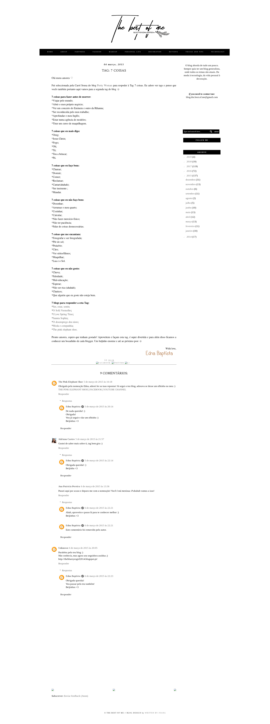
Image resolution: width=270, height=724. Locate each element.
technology (218, 52)
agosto (189, 198)
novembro (191, 184)
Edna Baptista (73, 406)
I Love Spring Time (63, 314)
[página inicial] (114, 690)
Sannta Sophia (60, 318)
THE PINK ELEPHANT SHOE (73, 389)
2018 (189, 161)
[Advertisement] (114, 664)
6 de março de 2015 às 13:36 (95, 486)
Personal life (133, 52)
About (63, 52)
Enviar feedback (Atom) (76, 696)
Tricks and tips (195, 52)
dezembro (191, 179)
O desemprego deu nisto (65, 322)
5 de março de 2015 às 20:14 (99, 406)
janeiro (189, 231)
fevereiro (190, 226)
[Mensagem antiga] (175, 690)
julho (188, 203)
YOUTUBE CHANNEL (114, 389)
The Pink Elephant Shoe (70, 381)
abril (188, 217)
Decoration (155, 52)
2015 (189, 175)
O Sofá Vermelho (62, 310)
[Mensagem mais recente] (53, 690)
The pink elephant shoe (65, 329)
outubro (190, 189)
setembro (190, 193)
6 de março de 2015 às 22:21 (99, 508)
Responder (63, 394)
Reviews (173, 52)
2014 (189, 236)
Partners (80, 52)
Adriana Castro (66, 439)
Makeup (113, 52)
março (189, 221)
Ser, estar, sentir (61, 306)
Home (50, 52)
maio (188, 212)
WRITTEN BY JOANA (155, 713)
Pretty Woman (104, 85)
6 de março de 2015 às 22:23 (99, 576)
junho (189, 207)
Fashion (97, 52)
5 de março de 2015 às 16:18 (98, 381)
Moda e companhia (63, 325)
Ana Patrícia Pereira (69, 486)
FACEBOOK (96, 389)
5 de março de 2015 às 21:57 (90, 439)
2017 (189, 166)
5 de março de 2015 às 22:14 (99, 460)
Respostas (67, 401)
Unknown (63, 548)
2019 (189, 157)
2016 (189, 171)
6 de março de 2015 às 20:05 (83, 548)
